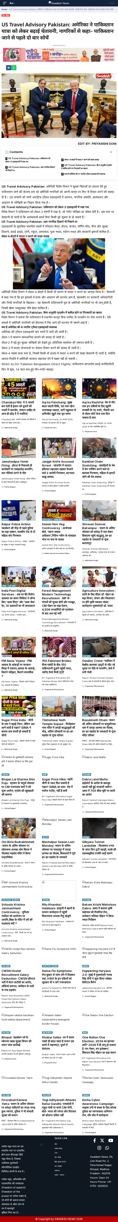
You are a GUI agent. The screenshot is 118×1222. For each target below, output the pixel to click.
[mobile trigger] (5, 3)
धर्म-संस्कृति (17, 397)
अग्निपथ (16, 900)
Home (4, 9)
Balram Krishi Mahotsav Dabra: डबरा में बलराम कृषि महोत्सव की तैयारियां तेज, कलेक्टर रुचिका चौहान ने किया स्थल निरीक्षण (99, 912)
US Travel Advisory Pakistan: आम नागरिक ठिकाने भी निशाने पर (30, 169)
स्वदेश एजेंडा (58, 519)
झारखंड (85, 715)
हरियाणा (85, 966)
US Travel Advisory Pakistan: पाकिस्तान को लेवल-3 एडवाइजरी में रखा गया (27, 160)
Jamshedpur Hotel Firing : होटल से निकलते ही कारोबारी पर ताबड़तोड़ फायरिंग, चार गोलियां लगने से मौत (17, 467)
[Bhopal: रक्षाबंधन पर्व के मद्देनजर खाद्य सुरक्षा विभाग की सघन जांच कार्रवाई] (19, 1023)
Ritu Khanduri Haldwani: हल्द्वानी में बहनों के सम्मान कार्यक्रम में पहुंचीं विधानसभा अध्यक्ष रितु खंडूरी (58, 910)
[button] (8, 67)
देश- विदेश (6, 15)
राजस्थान (5, 774)
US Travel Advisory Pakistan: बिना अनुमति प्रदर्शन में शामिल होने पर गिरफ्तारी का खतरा (86, 167)
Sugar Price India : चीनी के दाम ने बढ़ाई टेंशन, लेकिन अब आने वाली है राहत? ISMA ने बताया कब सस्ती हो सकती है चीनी (18, 727)
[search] (104, 3)
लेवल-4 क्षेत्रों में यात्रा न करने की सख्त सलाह (81, 159)
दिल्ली (4, 586)
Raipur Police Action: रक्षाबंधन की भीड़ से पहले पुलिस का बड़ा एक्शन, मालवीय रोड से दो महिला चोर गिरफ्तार (18, 530)
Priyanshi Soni (51, 428)
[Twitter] (102, 1140)
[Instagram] (99, 1148)
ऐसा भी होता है (47, 1033)
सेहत (55, 966)
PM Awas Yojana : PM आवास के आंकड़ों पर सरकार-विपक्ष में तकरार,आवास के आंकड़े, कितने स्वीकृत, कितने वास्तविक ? (18, 668)
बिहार (44, 715)
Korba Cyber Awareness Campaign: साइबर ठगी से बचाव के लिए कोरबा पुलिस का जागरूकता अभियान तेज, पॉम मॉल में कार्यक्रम (99, 1107)
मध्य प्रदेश (12, 586)
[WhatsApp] (107, 1148)
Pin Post (7, 397)
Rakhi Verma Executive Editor (57, 553)
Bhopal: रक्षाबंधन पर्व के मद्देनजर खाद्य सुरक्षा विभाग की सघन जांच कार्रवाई (16, 1041)
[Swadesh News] (59, 3)
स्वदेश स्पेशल (7, 656)
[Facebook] (94, 1140)
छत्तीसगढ (46, 457)
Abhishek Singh (11, 428)
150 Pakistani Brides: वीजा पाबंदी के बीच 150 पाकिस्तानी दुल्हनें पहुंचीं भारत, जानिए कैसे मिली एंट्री (57, 666)
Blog (5, 457)
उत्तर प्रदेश (6, 1095)
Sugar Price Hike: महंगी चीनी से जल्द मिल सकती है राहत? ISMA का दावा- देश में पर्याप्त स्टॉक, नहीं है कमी (57, 785)
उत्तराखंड (86, 457)
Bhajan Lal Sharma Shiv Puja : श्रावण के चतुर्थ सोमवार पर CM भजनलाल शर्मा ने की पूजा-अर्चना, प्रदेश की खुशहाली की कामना (18, 787)
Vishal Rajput (10, 487)
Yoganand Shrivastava (54, 689)
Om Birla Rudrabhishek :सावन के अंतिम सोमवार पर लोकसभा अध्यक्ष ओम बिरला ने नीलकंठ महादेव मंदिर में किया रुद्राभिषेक (18, 849)
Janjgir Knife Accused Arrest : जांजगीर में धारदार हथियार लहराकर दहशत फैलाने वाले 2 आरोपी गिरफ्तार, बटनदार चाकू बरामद (58, 469)
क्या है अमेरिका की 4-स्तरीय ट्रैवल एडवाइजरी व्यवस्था (84, 174)
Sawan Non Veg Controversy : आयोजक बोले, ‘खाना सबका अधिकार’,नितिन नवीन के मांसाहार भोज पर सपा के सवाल (59, 532)
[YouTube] (110, 1140)
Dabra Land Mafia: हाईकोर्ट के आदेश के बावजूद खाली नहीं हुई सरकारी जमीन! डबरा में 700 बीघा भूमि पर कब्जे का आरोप (98, 787)
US (4, 186)
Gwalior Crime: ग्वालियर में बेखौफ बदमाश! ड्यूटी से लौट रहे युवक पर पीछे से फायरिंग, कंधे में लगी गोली (98, 666)
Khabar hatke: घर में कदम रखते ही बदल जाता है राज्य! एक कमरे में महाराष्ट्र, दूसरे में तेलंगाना (58, 1043)
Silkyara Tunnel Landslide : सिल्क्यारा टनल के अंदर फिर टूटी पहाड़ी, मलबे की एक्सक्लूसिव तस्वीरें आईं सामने (99, 847)
